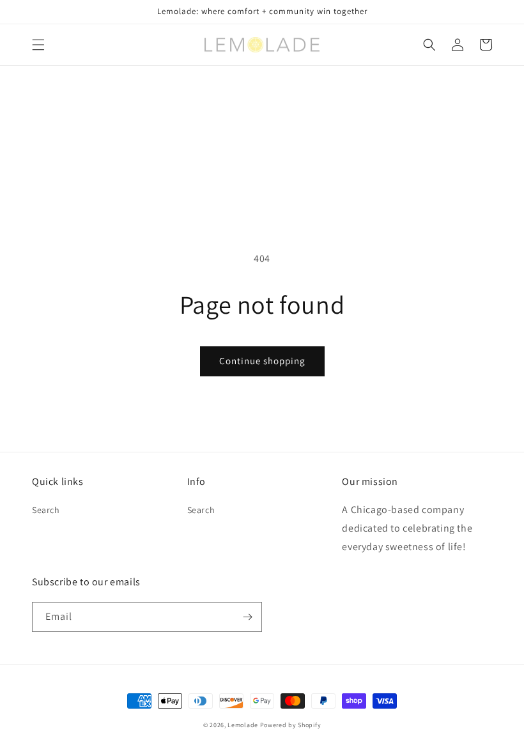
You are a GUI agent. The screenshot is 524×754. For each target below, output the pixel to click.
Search (46, 510)
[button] (38, 45)
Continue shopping (262, 361)
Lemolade (242, 725)
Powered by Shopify (290, 725)
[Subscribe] (247, 617)
